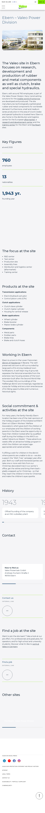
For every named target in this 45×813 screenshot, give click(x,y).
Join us (41, 2)
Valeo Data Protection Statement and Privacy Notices (20, 766)
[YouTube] (9, 761)
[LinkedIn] (4, 761)
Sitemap (5, 770)
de (35, 2)
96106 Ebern (10, 576)
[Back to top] (39, 795)
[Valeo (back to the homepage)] (22, 7)
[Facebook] (14, 761)
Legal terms (6, 774)
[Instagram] (19, 761)
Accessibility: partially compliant (14, 781)
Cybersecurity (7, 785)
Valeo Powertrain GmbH (15, 570)
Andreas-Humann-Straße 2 (17, 573)
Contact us (6, 778)
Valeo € (9, 2)
